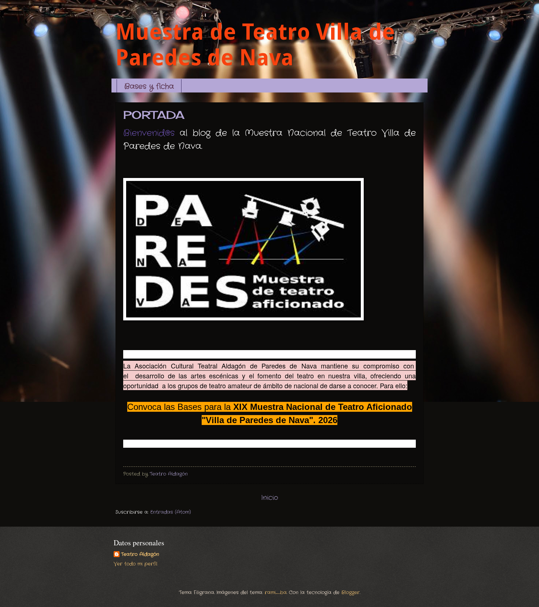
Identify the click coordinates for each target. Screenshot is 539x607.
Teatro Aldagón (140, 554)
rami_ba (276, 592)
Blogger (350, 592)
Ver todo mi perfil (135, 563)
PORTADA (153, 114)
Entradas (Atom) (170, 512)
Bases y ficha (149, 86)
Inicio (269, 497)
